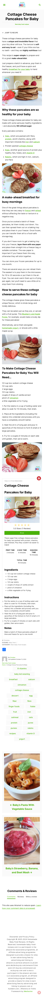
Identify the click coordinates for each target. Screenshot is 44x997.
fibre (29, 701)
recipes (12, 733)
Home (4, 665)
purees (14, 728)
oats (31, 717)
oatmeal (14, 717)
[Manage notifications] (39, 992)
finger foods (14, 706)
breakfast (13, 679)
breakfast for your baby (19, 69)
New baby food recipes (22, 24)
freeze (28, 210)
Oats (7, 136)
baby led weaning (22, 674)
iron (27, 142)
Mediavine (28, 991)
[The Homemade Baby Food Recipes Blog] (22, 5)
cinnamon (14, 398)
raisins (30, 728)
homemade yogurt (10, 328)
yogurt (22, 739)
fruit (15, 712)
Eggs (7, 150)
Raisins (8, 157)
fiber (15, 701)
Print (22, 533)
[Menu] (4, 5)
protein (8, 139)
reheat (38, 210)
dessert (15, 696)
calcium (36, 142)
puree (30, 723)
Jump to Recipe (11, 33)
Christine (12, 657)
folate (32, 706)
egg (31, 696)
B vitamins (22, 668)
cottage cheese (26, 146)
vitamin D (30, 153)
